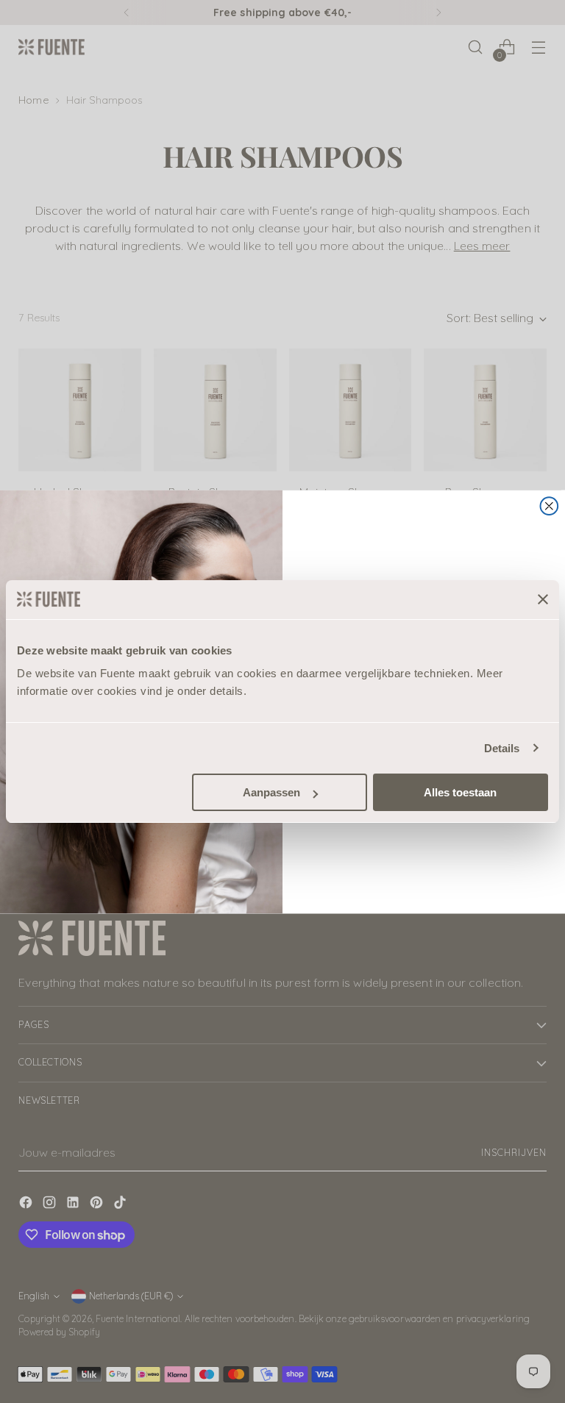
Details (502, 748)
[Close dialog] (549, 506)
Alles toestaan (460, 792)
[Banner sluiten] (543, 599)
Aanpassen (271, 792)
